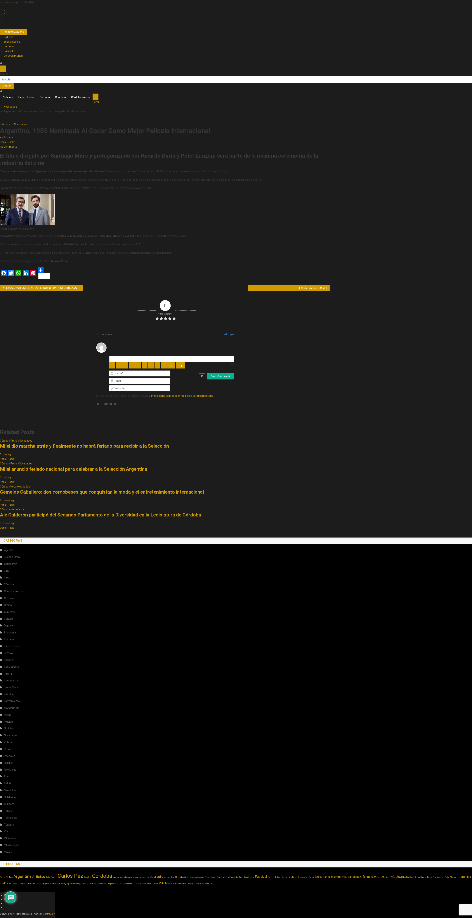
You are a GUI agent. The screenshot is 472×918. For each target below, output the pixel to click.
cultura (167, 877)
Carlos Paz (10, 563)
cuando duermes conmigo (138, 877)
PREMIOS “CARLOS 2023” (311, 287)
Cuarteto (9, 51)
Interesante (7, 124)
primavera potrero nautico (19, 883)
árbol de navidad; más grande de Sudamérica (192, 883)
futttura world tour (290, 877)
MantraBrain (49, 914)
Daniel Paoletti (8, 142)
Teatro (8, 810)
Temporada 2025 (114, 883)
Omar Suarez (421, 877)
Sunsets (9, 803)
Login (230, 334)
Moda (13, 486)
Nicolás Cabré (408, 877)
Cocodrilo (87, 877)
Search (4, 73)
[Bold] (112, 365)
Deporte (9, 625)
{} (171, 365)
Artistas (38, 876)
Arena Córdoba (6, 877)
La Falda (9, 694)
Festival (8, 653)
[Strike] (132, 365)
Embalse (9, 639)
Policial (8, 742)
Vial (6, 831)
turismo (155, 883)
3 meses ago (7, 523)
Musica (396, 876)
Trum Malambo (144, 883)
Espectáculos (12, 41)
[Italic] (119, 365)
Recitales (9, 756)
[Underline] (125, 365)
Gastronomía (12, 666)
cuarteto (156, 876)
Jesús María (11, 687)
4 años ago (6, 137)
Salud (7, 783)
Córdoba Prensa (13, 55)
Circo (7, 577)
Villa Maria (165, 883)
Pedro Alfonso (450, 877)
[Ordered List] (138, 365)
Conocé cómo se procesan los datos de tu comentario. (181, 395)
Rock (7, 776)
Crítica (8, 605)
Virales (8, 852)
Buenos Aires (12, 556)
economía (200, 877)
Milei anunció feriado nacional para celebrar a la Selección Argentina (73, 469)
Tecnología (10, 817)
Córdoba (9, 46)
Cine (6, 570)
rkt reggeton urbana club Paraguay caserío (57, 883)
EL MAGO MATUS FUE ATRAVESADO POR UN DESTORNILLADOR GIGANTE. (44, 287)
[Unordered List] (145, 365)
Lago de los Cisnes (306, 877)
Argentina (22, 876)
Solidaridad (10, 797)
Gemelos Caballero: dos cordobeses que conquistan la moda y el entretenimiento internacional (102, 492)
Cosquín (9, 598)
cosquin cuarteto (120, 877)
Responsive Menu (13, 31)
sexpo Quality (82, 883)
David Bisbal (176, 877)
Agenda (8, 550)
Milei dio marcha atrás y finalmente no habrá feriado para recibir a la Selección (84, 446)
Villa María (10, 838)
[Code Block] (157, 365)
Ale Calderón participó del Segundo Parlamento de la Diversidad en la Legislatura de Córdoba (100, 515)
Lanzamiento (12, 701)
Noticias (8, 37)
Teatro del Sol (100, 883)
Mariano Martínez (382, 877)
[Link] (164, 365)
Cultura (8, 618)
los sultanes (323, 877)
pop (458, 877)
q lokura (34, 883)
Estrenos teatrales (224, 877)
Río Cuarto (10, 769)
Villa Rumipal (11, 845)
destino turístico (189, 877)
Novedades (20, 124)
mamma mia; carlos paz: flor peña (352, 877)
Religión (8, 762)
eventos (235, 877)
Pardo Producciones (435, 877)
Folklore (8, 659)
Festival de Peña (275, 877)
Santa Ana (10, 790)
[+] (180, 365)
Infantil (8, 673)
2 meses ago (7, 500)
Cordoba (102, 876)
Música (8, 721)
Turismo (9, 824)
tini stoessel (127, 883)
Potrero (8, 749)
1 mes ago (6, 454)
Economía (10, 632)
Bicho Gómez (51, 877)
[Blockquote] (151, 365)
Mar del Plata (12, 708)
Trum (134, 883)
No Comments (8, 146)
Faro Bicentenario (246, 877)
